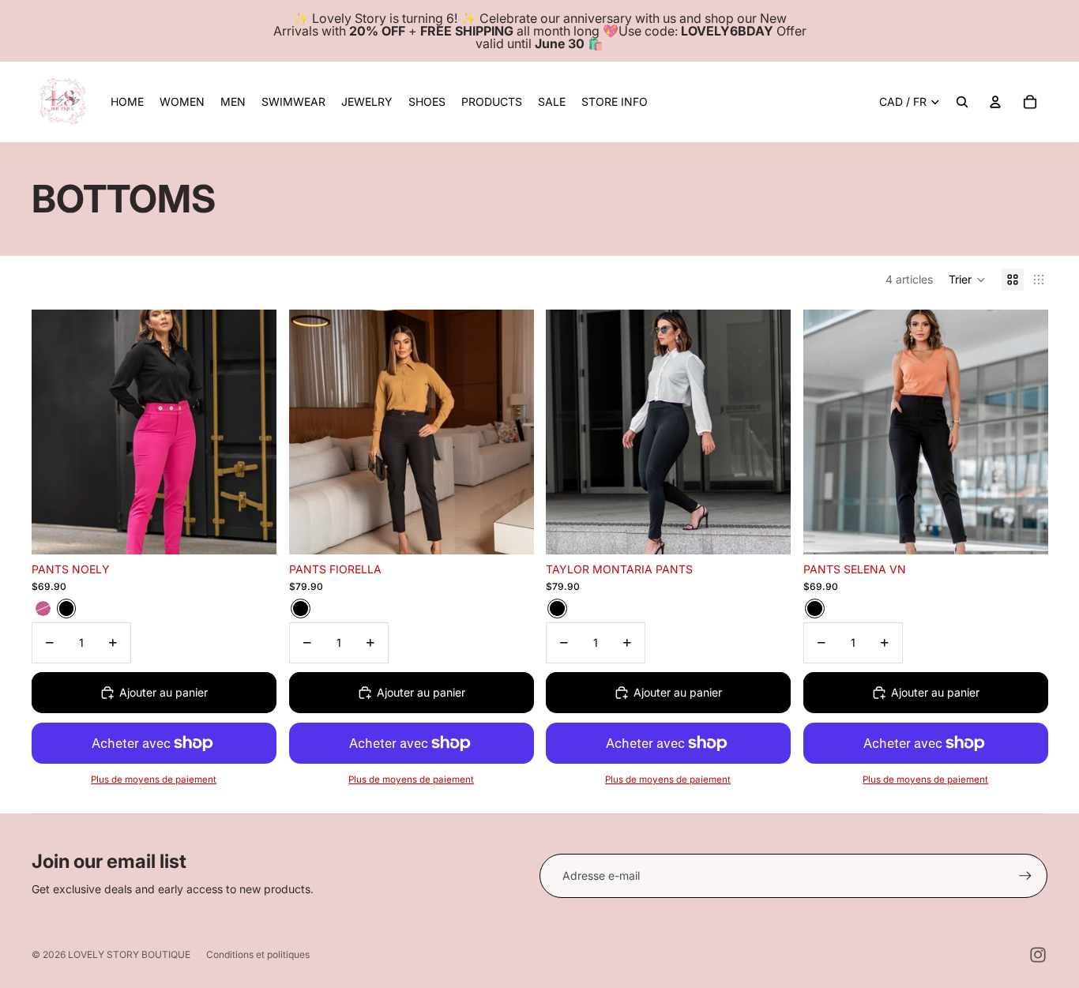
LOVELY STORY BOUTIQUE (129, 954)
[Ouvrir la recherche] (962, 102)
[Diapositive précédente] (55, 432)
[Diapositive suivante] (252, 432)
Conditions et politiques (258, 954)
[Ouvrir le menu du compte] (995, 102)
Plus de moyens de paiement (153, 780)
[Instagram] (1037, 954)
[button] (967, 279)
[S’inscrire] (1025, 876)
